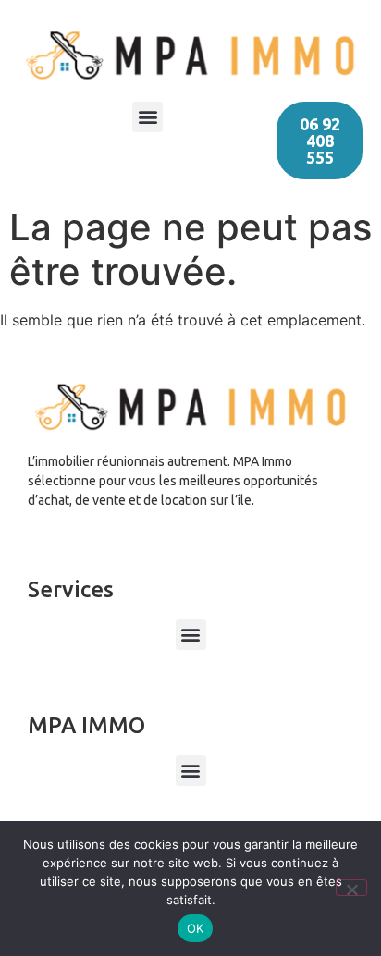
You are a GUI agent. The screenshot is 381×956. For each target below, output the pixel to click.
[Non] (351, 887)
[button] (147, 117)
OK (195, 928)
